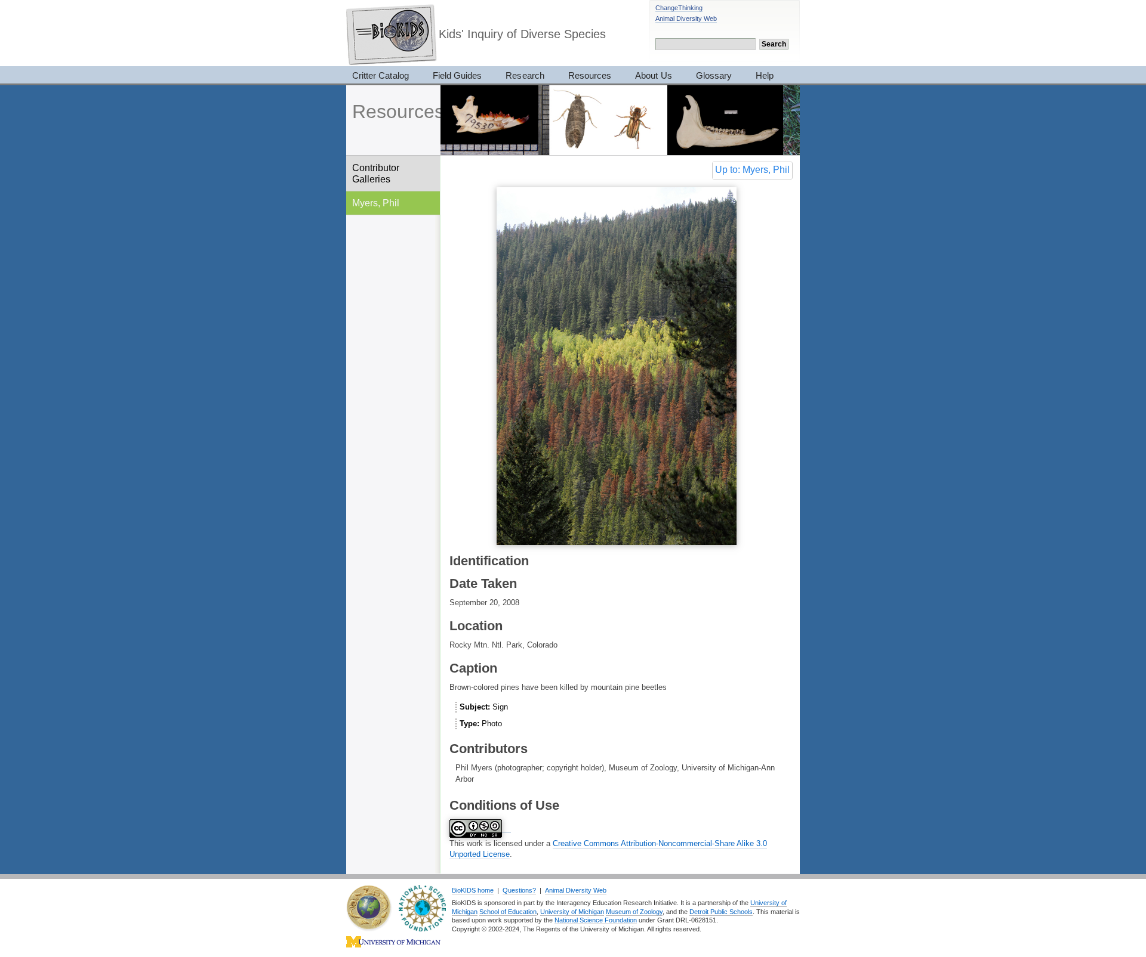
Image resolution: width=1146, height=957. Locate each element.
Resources (589, 75)
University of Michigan (572, 911)
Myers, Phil (375, 202)
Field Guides (457, 75)
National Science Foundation (595, 920)
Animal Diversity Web (686, 18)
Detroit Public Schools (721, 911)
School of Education (508, 911)
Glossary (714, 75)
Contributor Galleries (375, 173)
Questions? (519, 890)
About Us (653, 75)
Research (525, 75)
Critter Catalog (380, 75)
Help (765, 75)
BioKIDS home (473, 890)
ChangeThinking (679, 7)
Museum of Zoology (634, 911)
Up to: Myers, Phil (752, 170)
